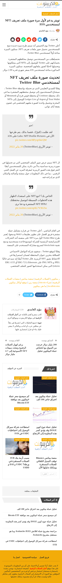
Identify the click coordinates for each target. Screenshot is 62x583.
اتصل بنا (16, 557)
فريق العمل (44, 557)
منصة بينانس (27, 279)
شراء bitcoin (45, 282)
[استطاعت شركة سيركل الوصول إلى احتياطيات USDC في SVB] (17, 415)
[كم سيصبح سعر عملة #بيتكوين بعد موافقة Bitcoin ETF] (17, 384)
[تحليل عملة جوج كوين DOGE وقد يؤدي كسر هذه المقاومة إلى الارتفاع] (45, 415)
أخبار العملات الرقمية (51, 13)
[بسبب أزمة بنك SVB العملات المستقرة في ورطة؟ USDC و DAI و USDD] (17, 446)
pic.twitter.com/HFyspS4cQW (31, 140)
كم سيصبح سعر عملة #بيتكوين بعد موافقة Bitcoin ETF (32, 515)
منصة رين (33, 282)
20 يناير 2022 (16, 146)
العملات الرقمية (42, 279)
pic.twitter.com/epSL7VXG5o (31, 208)
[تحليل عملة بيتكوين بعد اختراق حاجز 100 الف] (45, 384)
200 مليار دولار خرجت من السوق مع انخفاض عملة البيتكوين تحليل (46, 347)
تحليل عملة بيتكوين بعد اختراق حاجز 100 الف (37, 509)
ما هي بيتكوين (40, 286)
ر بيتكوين (55, 279)
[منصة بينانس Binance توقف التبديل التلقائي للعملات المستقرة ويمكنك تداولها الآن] (45, 446)
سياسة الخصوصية (29, 557)
